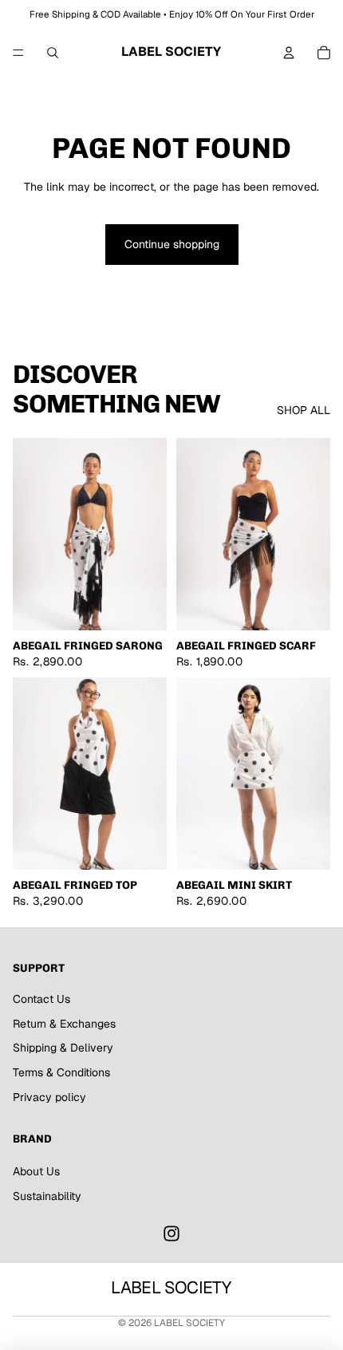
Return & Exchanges (64, 1023)
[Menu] (18, 52)
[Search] (52, 52)
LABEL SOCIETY (189, 1322)
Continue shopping (171, 244)
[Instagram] (171, 1233)
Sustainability (47, 1196)
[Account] (288, 52)
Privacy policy (49, 1097)
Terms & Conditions (61, 1072)
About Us (36, 1171)
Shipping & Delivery (63, 1047)
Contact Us (41, 999)
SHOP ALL (303, 410)
